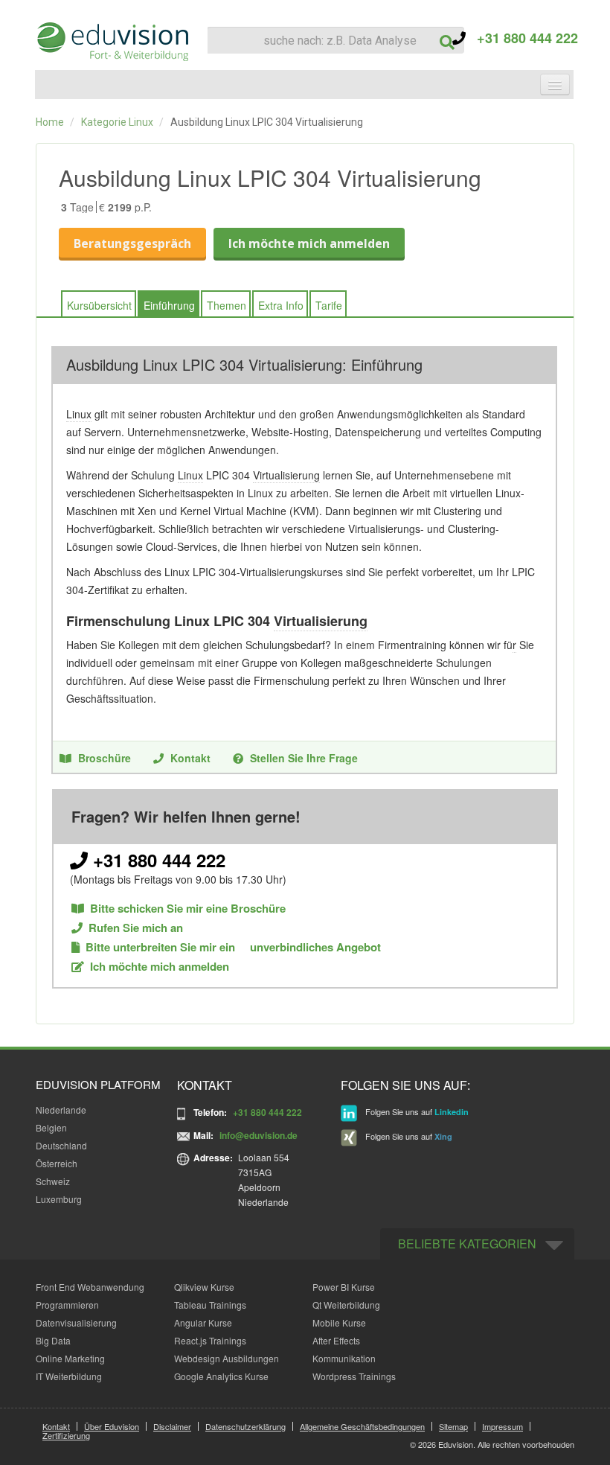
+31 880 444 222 (522, 38)
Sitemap (453, 1426)
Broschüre (104, 757)
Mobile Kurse (339, 1322)
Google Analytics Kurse (221, 1376)
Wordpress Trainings (354, 1376)
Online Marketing (70, 1358)
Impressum (502, 1426)
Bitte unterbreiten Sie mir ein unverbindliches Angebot (233, 947)
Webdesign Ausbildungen (226, 1358)
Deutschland (61, 1145)
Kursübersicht (99, 305)
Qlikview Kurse (204, 1286)
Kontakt (190, 757)
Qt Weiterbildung (346, 1304)
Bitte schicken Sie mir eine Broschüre (188, 908)
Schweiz (53, 1181)
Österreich (56, 1163)
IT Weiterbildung (69, 1376)
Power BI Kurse (343, 1286)
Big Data (53, 1340)
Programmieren (67, 1304)
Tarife (328, 305)
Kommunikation (344, 1358)
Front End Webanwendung (90, 1286)
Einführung (169, 305)
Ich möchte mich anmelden (309, 243)
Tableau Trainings (210, 1304)
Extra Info (281, 305)
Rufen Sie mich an (136, 927)
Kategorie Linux (117, 122)
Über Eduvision (111, 1426)
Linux (79, 413)
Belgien (51, 1127)
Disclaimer (172, 1426)
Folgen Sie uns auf (416, 1111)
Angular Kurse (203, 1322)
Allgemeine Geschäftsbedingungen (362, 1426)
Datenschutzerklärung (245, 1426)
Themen (226, 305)
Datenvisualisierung (76, 1322)
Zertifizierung (66, 1435)
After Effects (336, 1340)
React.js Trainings (210, 1340)
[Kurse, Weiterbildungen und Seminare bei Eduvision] (111, 41)
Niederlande (61, 1109)
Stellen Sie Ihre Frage (304, 757)
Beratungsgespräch (132, 243)
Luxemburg (59, 1199)
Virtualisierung (286, 474)
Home (50, 122)
